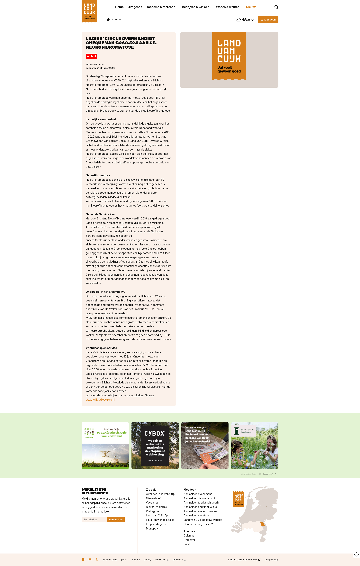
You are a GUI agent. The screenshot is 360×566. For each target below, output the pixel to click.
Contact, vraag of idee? (198, 524)
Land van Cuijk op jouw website (203, 519)
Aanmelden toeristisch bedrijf (201, 502)
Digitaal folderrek (156, 507)
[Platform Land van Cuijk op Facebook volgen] (83, 560)
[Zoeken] (276, 7)
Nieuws (251, 6)
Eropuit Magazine (156, 524)
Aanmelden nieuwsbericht (199, 498)
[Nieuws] (229, 60)
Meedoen (270, 19)
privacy (147, 559)
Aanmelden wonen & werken (201, 511)
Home (119, 6)
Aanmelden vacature (196, 515)
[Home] (89, 10)
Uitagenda (135, 6)
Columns (189, 535)
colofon (136, 559)
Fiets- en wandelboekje (160, 519)
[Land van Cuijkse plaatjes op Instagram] (90, 560)
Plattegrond (153, 511)
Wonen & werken (227, 6)
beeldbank (178, 559)
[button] (275, 473)
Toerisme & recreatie (160, 6)
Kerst (187, 544)
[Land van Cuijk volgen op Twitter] (97, 560)
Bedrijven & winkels (195, 6)
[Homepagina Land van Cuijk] (108, 19)
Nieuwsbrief (153, 498)
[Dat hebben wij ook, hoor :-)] (155, 445)
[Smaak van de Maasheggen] (254, 445)
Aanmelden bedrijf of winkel (200, 507)
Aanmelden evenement (198, 494)
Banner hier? (268, 474)
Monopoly (152, 528)
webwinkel (160, 559)
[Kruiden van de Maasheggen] (205, 445)
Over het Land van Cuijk (160, 494)
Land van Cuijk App (157, 515)
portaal (124, 559)
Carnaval (189, 540)
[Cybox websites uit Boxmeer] (105, 445)
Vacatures (152, 502)
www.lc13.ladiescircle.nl (100, 399)
